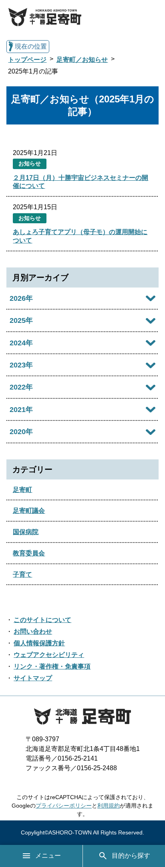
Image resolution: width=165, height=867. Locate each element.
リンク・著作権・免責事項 (52, 666)
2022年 (21, 387)
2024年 (21, 343)
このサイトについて (42, 619)
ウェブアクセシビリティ (49, 654)
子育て (22, 574)
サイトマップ (33, 678)
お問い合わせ (33, 631)
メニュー (48, 855)
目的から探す (131, 855)
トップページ (27, 59)
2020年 (21, 432)
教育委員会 (29, 553)
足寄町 (22, 489)
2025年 (21, 320)
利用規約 (108, 805)
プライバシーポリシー (64, 805)
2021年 (21, 410)
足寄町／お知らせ (82, 59)
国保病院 (25, 531)
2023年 (21, 365)
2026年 (21, 298)
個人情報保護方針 (39, 643)
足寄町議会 (29, 510)
